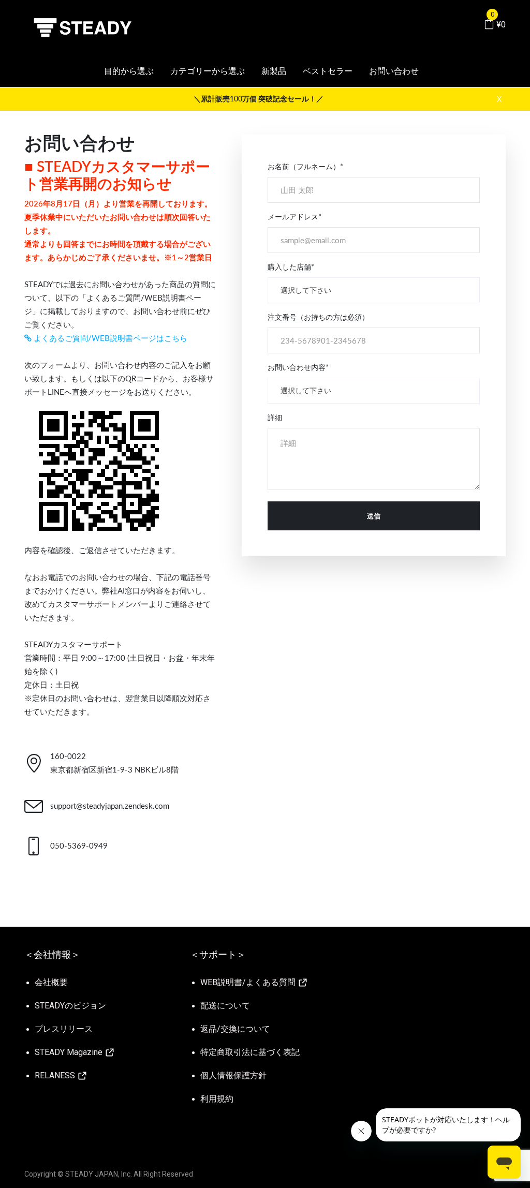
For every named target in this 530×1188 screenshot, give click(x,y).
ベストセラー (327, 71)
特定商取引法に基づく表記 (250, 1052)
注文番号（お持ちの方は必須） (318, 317)
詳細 (275, 417)
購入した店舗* (291, 266)
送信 (373, 516)
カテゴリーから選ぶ (207, 71)
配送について (225, 1006)
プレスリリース (64, 1029)
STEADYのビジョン (70, 1006)
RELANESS (56, 1075)
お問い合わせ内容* (298, 367)
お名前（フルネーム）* (305, 166)
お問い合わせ (394, 71)
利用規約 (216, 1099)
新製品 (273, 71)
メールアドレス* (294, 216)
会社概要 (51, 982)
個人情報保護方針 (233, 1075)
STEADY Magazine (70, 1052)
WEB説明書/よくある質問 (249, 982)
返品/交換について (235, 1029)
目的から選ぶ (129, 71)
